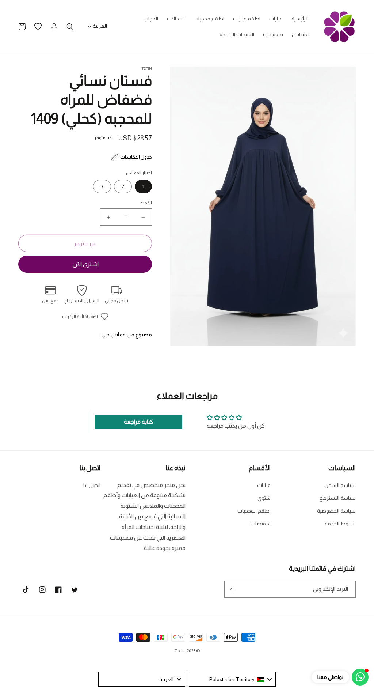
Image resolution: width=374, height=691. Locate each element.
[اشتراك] (233, 589)
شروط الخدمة (340, 523)
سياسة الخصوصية (336, 511)
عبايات (264, 485)
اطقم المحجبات (254, 511)
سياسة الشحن (340, 485)
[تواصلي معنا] (360, 677)
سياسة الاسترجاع (338, 498)
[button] (70, 27)
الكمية (146, 202)
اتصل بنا (91, 485)
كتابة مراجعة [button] (138, 422)
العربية (100, 26)
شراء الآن (85, 264)
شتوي (264, 498)
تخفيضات (261, 523)
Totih (180, 650)
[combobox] (232, 679)
